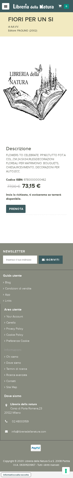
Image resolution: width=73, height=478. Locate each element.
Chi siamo (12, 356)
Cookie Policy (14, 334)
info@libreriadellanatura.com (29, 431)
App (7, 294)
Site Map (11, 387)
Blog (8, 282)
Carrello (11, 322)
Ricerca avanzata (16, 375)
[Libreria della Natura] (33, 6)
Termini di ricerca (16, 368)
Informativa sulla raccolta (16, 475)
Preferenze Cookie (17, 340)
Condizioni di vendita (18, 288)
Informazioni (12, 350)
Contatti (11, 381)
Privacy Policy (14, 328)
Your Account (14, 316)
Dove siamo (13, 362)
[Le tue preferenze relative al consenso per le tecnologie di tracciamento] (66, 471)
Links (8, 300)
